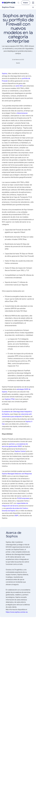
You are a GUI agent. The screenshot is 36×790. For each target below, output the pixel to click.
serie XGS (19, 86)
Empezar (25, 2)
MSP (16, 515)
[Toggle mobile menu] (33, 3)
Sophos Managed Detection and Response (17, 474)
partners (12, 444)
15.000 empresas (23, 498)
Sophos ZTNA (10, 399)
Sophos (4, 73)
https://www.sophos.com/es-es (17, 612)
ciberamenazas (22, 113)
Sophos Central (20, 451)
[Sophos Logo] (8, 2)
